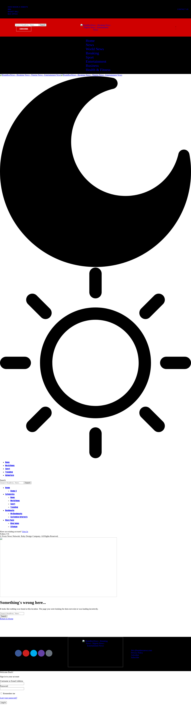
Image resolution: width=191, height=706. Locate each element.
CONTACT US (182, 9)
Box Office (13, 14)
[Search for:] (12, 613)
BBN (9, 9)
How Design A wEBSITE (18, 7)
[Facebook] (18, 653)
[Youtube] (26, 653)
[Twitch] (41, 653)
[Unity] (49, 653)
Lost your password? (8, 698)
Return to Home (6, 619)
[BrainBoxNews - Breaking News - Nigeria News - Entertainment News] (61, 75)
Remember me (9, 693)
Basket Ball (13, 12)
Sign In (25, 531)
